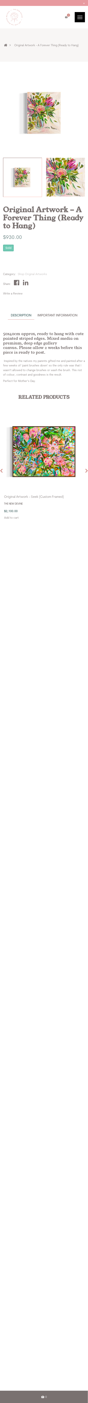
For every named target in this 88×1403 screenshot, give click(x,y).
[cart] (66, 17)
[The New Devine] (14, 16)
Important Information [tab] (57, 315)
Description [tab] (21, 315)
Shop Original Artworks (32, 274)
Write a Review (13, 293)
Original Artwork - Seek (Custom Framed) (34, 497)
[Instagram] (26, 283)
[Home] (8, 45)
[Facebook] (17, 283)
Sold (8, 248)
